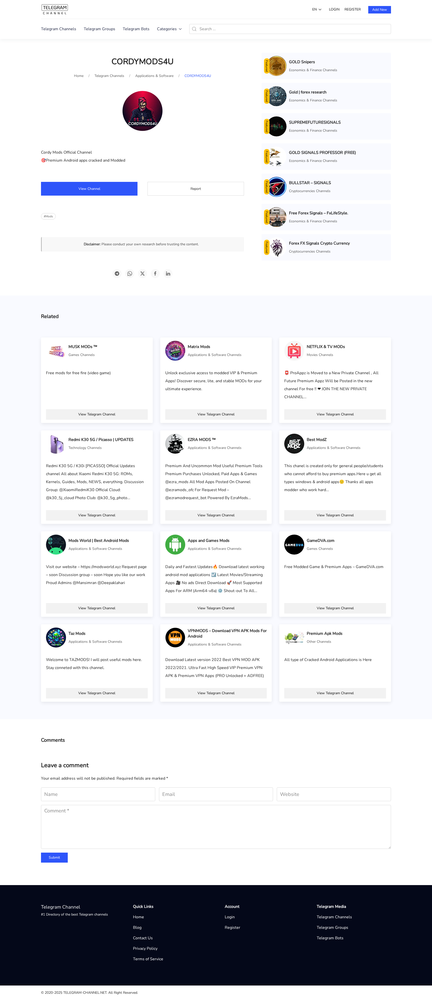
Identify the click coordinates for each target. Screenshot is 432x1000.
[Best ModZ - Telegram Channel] (294, 443)
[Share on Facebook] (155, 273)
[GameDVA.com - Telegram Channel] (294, 544)
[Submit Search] (194, 29)
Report (195, 188)
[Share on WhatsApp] (129, 273)
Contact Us (143, 938)
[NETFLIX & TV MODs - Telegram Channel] (294, 350)
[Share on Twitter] (142, 273)
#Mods (48, 216)
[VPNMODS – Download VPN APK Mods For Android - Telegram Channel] (175, 637)
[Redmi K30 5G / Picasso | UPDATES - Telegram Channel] (56, 443)
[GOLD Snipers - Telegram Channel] (276, 65)
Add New (379, 9)
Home (138, 917)
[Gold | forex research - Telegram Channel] (276, 96)
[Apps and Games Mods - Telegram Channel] (175, 544)
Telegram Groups (99, 29)
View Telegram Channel (96, 414)
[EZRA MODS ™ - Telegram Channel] (175, 443)
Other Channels (319, 641)
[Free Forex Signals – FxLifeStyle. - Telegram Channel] (276, 217)
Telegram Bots (136, 29)
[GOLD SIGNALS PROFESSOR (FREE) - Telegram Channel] (276, 156)
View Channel (89, 188)
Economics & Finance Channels (313, 70)
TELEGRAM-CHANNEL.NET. (85, 992)
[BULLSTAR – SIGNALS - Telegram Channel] (276, 186)
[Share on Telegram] (117, 273)
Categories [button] (167, 29)
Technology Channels (85, 447)
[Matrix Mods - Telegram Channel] (175, 350)
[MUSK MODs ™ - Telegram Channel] (56, 350)
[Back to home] (54, 9)
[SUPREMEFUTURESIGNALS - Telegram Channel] (276, 126)
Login (334, 9)
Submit (54, 857)
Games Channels (81, 354)
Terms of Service (148, 959)
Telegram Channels (58, 29)
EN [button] (314, 9)
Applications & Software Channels (215, 354)
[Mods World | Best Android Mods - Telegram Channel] (56, 544)
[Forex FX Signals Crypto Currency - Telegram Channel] (276, 247)
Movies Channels (320, 354)
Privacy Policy (145, 948)
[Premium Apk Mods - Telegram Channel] (294, 637)
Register (352, 9)
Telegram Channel (60, 907)
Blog (137, 927)
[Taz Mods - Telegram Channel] (56, 637)
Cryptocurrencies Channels (309, 191)
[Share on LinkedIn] (168, 273)
